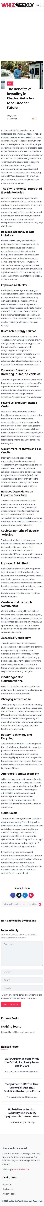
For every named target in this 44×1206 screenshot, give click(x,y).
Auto (10, 83)
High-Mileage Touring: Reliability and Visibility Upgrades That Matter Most (22, 1113)
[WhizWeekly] (17, 4)
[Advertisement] (22, 33)
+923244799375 (21, 1169)
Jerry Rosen (11, 116)
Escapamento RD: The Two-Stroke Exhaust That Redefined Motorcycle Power (22, 1087)
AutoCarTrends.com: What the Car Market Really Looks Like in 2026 (22, 1062)
